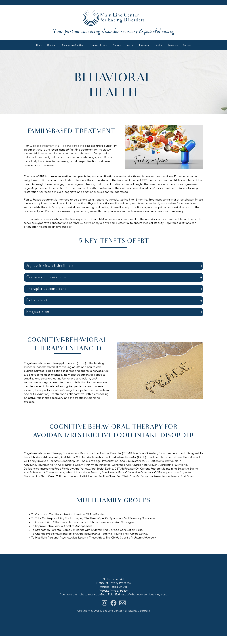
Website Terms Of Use (114, 587)
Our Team (52, 45)
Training (130, 45)
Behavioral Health (99, 45)
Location (158, 45)
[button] (113, 266)
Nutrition (117, 45)
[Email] (122, 603)
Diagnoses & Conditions (73, 45)
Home (39, 45)
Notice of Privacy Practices (113, 583)
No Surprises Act (113, 579)
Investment (144, 45)
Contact (187, 45)
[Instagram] (104, 603)
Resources (173, 45)
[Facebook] (113, 603)
